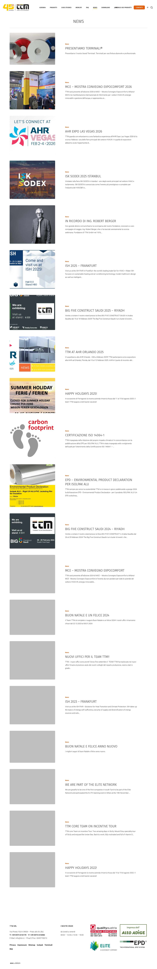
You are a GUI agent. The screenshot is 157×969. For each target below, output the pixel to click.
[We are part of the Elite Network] (32, 786)
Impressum (22, 945)
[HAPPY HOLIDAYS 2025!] (32, 395)
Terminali (48, 945)
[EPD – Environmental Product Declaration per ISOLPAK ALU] (32, 485)
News (67, 44)
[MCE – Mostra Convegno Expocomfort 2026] (32, 90)
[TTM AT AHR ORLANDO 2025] (32, 354)
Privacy (13, 945)
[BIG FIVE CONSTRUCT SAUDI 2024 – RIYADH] (32, 531)
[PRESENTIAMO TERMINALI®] (32, 49)
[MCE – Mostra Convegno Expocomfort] (32, 574)
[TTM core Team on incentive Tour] (32, 828)
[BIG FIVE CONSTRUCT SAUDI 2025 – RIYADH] (32, 312)
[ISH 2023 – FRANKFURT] (32, 705)
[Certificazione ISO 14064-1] (32, 438)
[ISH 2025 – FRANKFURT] (32, 269)
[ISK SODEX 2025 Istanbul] (32, 180)
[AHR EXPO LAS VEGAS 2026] (32, 135)
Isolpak (40, 945)
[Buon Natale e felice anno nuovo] (32, 747)
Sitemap (31, 945)
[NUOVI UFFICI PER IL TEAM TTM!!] (32, 660)
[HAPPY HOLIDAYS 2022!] (32, 869)
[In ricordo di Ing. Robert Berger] (32, 224)
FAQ (11, 949)
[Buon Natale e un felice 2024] (32, 617)
